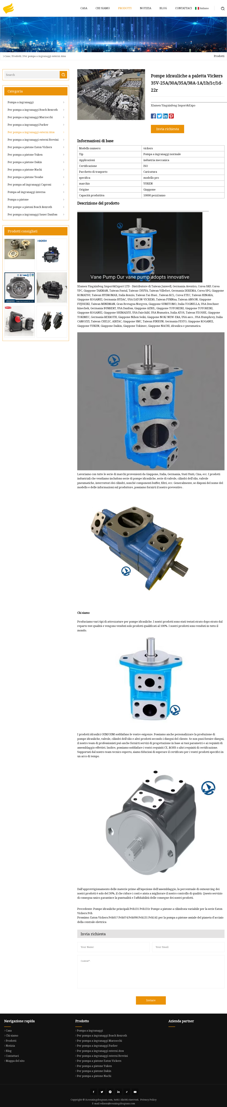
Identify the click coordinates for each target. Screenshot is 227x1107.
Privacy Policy (148, 1099)
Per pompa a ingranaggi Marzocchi (30, 117)
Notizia (145, 8)
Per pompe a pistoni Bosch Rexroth (30, 207)
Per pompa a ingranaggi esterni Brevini (33, 139)
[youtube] (135, 1092)
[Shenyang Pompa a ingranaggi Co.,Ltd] (8, 8)
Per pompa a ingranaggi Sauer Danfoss (32, 214)
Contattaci (183, 8)
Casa (83, 8)
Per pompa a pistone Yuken (25, 154)
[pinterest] (110, 1092)
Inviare (151, 1000)
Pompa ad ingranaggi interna (26, 192)
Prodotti (125, 8)
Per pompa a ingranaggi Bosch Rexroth (33, 110)
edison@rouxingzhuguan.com (117, 1103)
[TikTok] (126, 1092)
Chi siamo (103, 8)
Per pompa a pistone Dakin (25, 162)
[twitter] (102, 1092)
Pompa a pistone (18, 199)
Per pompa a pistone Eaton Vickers (30, 147)
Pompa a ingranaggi (21, 102)
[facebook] (93, 1092)
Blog (163, 8)
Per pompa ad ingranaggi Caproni (29, 184)
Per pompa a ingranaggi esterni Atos (44, 56)
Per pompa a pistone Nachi (25, 169)
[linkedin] (118, 1092)
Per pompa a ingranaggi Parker (28, 125)
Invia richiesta (167, 129)
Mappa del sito (15, 1061)
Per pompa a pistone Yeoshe (25, 177)
